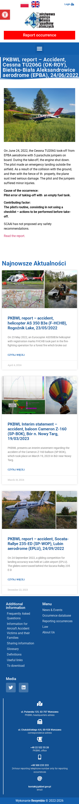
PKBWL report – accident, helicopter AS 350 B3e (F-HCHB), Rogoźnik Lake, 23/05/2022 (37, 323)
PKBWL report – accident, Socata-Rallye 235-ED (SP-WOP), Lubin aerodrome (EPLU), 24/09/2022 (38, 544)
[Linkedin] (24, 688)
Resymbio (38, 800)
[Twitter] (11, 688)
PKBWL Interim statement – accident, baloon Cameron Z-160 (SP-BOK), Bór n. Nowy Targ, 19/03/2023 (37, 431)
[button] (5, 15)
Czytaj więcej (16, 355)
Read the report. (14, 236)
